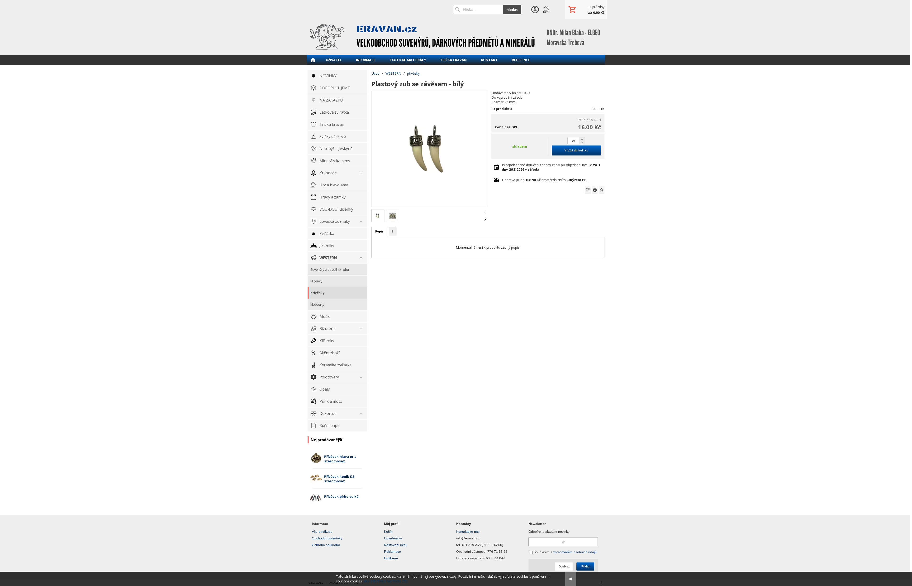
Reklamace (392, 551)
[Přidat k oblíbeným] (601, 190)
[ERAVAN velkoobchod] (456, 36)
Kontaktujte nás (468, 531)
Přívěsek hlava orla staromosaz (340, 458)
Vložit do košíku (576, 150)
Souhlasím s (565, 552)
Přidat (585, 566)
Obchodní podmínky (327, 538)
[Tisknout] (595, 190)
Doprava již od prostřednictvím (545, 180)
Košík (388, 531)
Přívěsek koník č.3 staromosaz (339, 478)
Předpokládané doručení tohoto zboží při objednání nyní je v (551, 167)
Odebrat (564, 566)
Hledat (512, 9)
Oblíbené (391, 558)
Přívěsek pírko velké (341, 496)
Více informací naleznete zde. (386, 581)
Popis (379, 231)
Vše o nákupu (322, 531)
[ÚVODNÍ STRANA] (313, 60)
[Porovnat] (588, 190)
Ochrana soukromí (326, 545)
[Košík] (586, 9)
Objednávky (393, 538)
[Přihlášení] (543, 9)
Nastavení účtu (395, 545)
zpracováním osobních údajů (575, 552)
